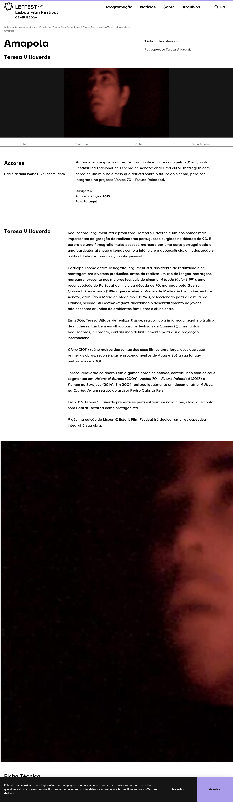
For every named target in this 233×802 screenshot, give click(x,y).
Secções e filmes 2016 (74, 27)
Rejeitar (178, 789)
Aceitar (214, 789)
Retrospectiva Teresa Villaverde (109, 27)
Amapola (9, 30)
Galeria (140, 144)
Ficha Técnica (201, 144)
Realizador (82, 144)
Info (25, 144)
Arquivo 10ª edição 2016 (43, 27)
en (222, 7)
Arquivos (20, 27)
